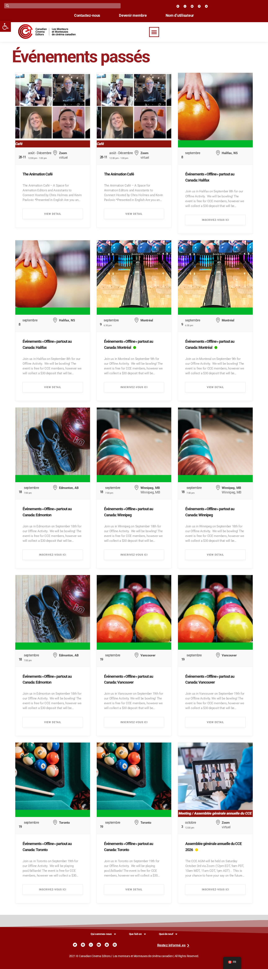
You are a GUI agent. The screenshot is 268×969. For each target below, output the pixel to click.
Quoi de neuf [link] (166, 934)
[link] (5, 26)
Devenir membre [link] (133, 15)
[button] (154, 32)
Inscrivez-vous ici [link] (215, 220)
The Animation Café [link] (38, 174)
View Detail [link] (52, 213)
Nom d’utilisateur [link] (180, 15)
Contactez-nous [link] (87, 15)
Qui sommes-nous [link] (101, 934)
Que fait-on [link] (135, 934)
